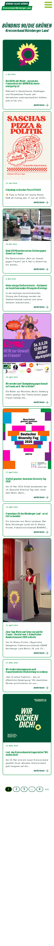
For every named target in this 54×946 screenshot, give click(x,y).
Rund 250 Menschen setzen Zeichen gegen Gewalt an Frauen (26, 252)
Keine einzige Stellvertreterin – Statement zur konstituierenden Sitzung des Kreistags (26, 287)
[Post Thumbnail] (27, 55)
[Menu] (48, 5)
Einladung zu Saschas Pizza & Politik (23, 189)
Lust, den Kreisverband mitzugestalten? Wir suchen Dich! (27, 753)
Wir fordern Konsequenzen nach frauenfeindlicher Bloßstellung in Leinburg (27, 671)
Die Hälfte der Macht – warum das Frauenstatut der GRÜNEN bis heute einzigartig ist (22, 83)
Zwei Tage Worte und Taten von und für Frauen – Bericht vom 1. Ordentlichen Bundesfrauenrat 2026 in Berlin (24, 634)
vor (47, 789)
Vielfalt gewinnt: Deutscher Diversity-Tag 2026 (26, 480)
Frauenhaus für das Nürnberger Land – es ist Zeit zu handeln (27, 515)
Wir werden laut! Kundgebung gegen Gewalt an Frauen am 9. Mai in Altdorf (27, 385)
